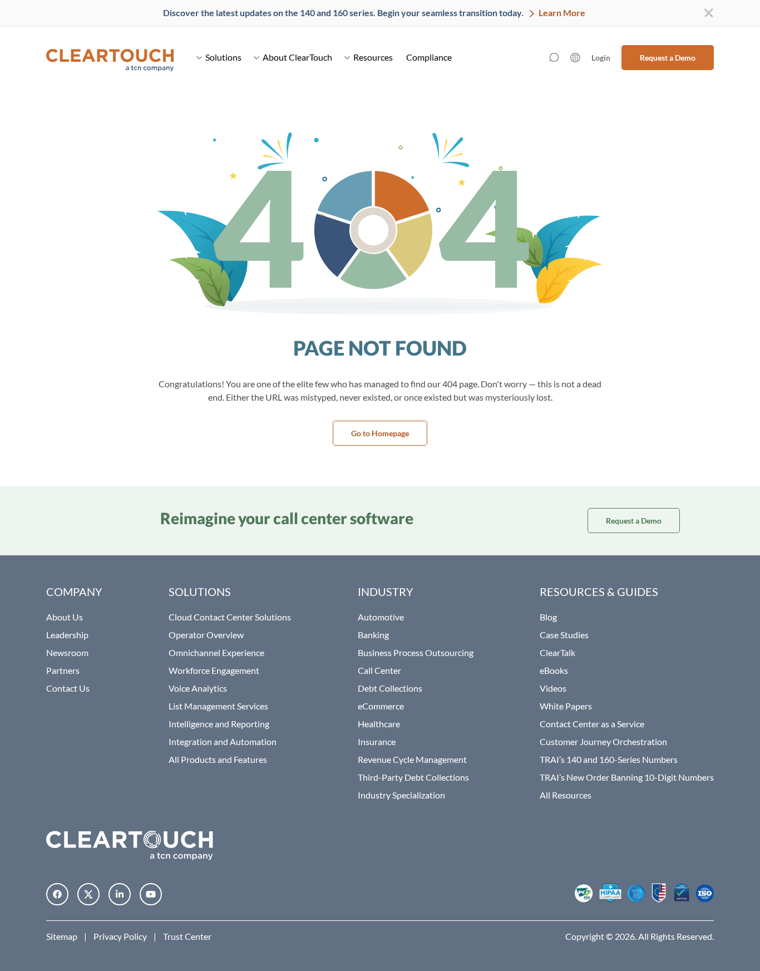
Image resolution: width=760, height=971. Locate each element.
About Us (64, 617)
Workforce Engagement (214, 670)
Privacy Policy (120, 936)
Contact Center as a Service (592, 723)
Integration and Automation (223, 741)
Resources (373, 57)
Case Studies (564, 634)
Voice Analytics (198, 688)
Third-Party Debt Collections (413, 777)
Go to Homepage (380, 433)
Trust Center (187, 936)
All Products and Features (218, 759)
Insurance (377, 741)
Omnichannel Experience (216, 652)
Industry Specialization (401, 795)
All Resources (565, 795)
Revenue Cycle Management (412, 759)
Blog (548, 617)
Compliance (429, 57)
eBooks (554, 670)
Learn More (561, 12)
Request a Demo (667, 57)
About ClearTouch (297, 57)
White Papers (566, 706)
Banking (373, 634)
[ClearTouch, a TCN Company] (110, 57)
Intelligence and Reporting (219, 723)
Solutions (223, 57)
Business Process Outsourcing (415, 652)
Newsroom (67, 652)
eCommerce (381, 706)
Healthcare (379, 723)
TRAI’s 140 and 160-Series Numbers (609, 759)
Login (600, 57)
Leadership (67, 634)
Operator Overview (206, 634)
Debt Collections (390, 688)
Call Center (379, 670)
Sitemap (61, 936)
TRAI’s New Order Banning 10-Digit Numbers (627, 777)
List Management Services (218, 706)
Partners (63, 670)
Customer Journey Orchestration (603, 741)
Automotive (381, 617)
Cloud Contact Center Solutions (230, 617)
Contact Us (68, 688)
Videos (553, 688)
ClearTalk (557, 652)
